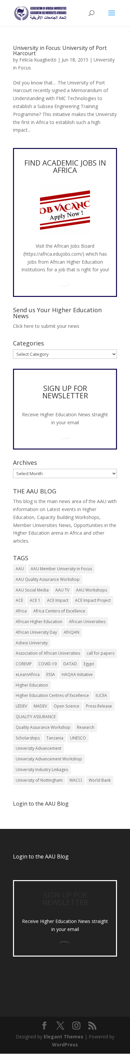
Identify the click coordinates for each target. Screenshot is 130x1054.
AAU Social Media (32, 590)
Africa (21, 611)
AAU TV (62, 590)
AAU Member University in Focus (61, 569)
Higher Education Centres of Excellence (52, 695)
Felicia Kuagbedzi (37, 60)
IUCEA (101, 695)
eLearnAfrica (28, 674)
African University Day (36, 632)
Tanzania (54, 738)
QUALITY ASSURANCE (36, 717)
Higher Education (32, 685)
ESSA (50, 674)
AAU (20, 569)
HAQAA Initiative (77, 674)
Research (85, 727)
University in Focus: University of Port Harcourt (60, 50)
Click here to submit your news (46, 326)
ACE (19, 600)
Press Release (99, 706)
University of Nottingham (39, 780)
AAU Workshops (91, 590)
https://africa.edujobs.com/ (54, 254)
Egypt (89, 664)
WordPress (65, 1044)
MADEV (40, 706)
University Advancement (38, 748)
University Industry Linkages (42, 769)
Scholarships (28, 738)
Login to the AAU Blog (41, 856)
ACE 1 (35, 600)
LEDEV (21, 706)
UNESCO (78, 738)
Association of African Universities (48, 653)
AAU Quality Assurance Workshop (48, 579)
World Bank (100, 780)
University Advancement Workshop (49, 759)
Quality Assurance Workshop (43, 727)
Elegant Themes (63, 1036)
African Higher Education (39, 621)
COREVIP (24, 664)
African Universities (87, 621)
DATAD (70, 664)
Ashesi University (32, 643)
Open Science (66, 706)
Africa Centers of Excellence (59, 611)
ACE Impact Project (93, 600)
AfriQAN (71, 632)
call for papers (100, 653)
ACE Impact (57, 600)
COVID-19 (47, 664)
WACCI (75, 780)
